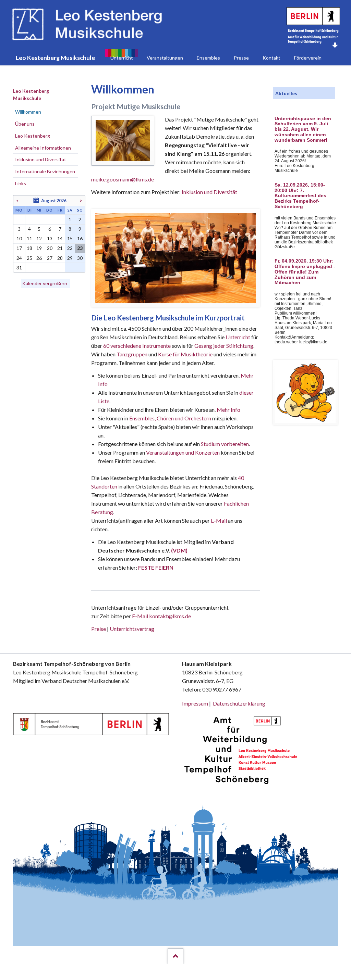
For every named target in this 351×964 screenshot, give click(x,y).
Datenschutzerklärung (239, 703)
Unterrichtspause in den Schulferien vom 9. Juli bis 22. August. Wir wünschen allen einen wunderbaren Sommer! (303, 129)
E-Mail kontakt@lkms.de (161, 616)
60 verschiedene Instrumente (137, 345)
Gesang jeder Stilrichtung (223, 345)
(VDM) (179, 550)
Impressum (195, 703)
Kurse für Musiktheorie (185, 354)
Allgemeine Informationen (43, 148)
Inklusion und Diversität (209, 192)
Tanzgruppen (132, 354)
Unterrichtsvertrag (132, 628)
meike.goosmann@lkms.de (122, 179)
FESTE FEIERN (155, 567)
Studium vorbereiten (225, 444)
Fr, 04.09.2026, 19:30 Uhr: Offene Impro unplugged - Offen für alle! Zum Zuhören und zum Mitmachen (305, 271)
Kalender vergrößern (44, 283)
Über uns (25, 124)
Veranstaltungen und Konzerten (183, 452)
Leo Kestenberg (32, 136)
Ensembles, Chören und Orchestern (170, 418)
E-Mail (219, 520)
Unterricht (238, 337)
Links (20, 183)
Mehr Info (228, 409)
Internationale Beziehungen (45, 171)
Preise (98, 628)
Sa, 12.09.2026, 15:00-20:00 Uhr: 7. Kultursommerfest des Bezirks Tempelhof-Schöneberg (300, 195)
